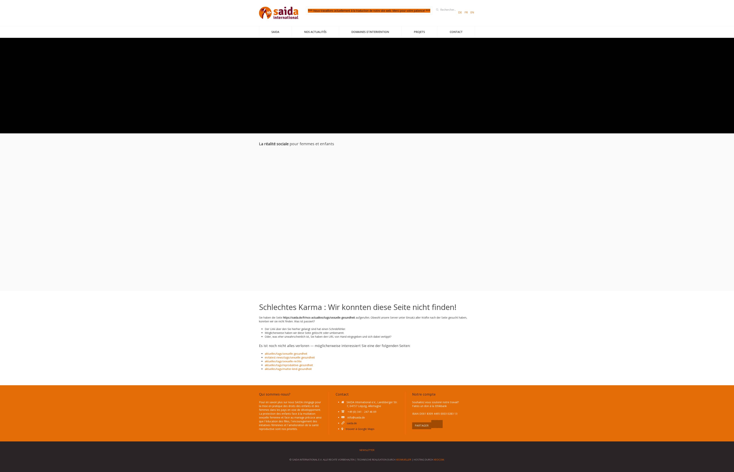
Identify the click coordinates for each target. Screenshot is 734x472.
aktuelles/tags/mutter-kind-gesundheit (288, 369)
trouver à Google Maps (360, 429)
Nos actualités (315, 32)
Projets (419, 32)
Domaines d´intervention (370, 32)
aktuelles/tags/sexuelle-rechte (283, 361)
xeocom (439, 459)
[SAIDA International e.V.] (278, 13)
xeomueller (403, 459)
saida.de (352, 423)
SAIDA (275, 32)
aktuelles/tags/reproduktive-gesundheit (289, 365)
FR (466, 12)
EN (472, 12)
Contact (456, 32)
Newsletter (367, 450)
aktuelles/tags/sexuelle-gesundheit (286, 353)
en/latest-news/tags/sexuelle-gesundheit (290, 357)
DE (460, 12)
